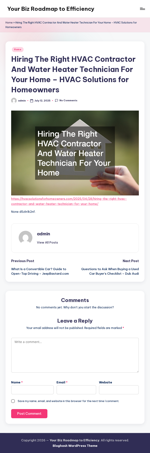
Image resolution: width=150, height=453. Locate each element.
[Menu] (142, 8)
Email (62, 382)
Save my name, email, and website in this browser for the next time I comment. (68, 401)
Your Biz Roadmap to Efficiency (50, 8)
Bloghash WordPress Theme (75, 446)
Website (105, 382)
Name (17, 382)
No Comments (68, 100)
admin (43, 233)
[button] (47, 242)
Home (9, 22)
